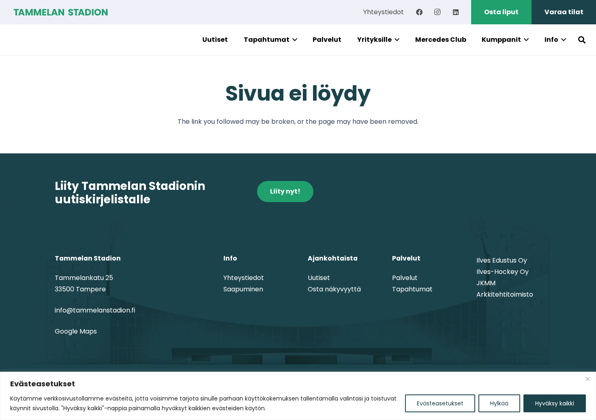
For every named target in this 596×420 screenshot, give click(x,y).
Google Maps (76, 331)
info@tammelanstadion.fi (95, 310)
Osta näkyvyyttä (334, 289)
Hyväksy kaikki (554, 403)
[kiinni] (587, 378)
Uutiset (319, 277)
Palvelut (405, 277)
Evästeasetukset (440, 403)
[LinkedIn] (455, 12)
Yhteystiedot (243, 277)
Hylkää (499, 403)
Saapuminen (243, 289)
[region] (298, 396)
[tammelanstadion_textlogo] (60, 12)
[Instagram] (437, 12)
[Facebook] (419, 12)
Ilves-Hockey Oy (502, 271)
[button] (293, 39)
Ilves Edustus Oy (501, 260)
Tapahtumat (412, 289)
